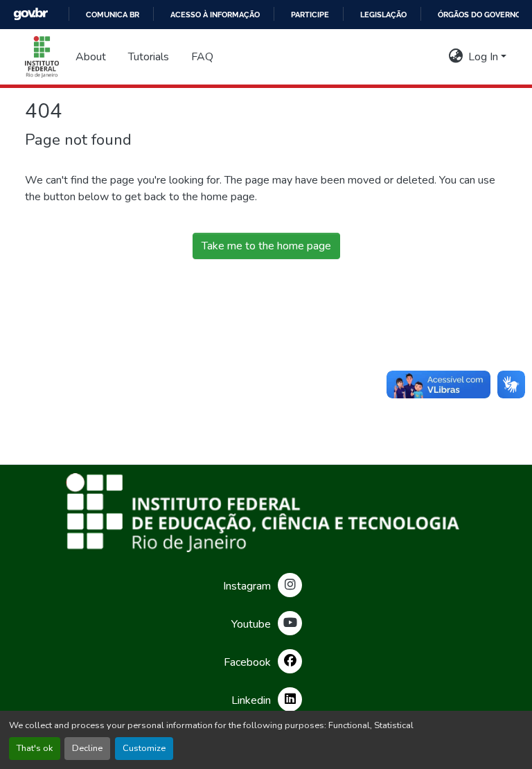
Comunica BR (112, 14)
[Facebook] (290, 661)
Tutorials (148, 56)
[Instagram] (290, 585)
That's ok (35, 748)
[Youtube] (290, 623)
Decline (87, 748)
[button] (42, 57)
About (91, 56)
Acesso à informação (215, 14)
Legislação (383, 14)
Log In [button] (484, 56)
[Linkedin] (290, 699)
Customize (144, 748)
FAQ (202, 56)
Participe (310, 14)
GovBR (30, 14)
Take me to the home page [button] (266, 246)
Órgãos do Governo (479, 14)
